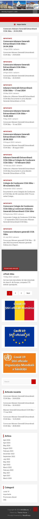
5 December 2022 (9, 189)
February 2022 (8, 470)
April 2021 (6, 476)
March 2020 (7, 478)
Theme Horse (22, 513)
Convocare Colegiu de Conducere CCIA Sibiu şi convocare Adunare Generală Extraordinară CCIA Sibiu (18, 208)
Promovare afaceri (11, 268)
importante (7, 38)
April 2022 (6, 465)
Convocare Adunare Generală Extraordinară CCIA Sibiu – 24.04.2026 (20, 30)
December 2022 (8, 454)
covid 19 (6, 492)
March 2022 (7, 467)
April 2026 (6, 440)
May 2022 (6, 462)
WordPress (26, 515)
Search (33, 381)
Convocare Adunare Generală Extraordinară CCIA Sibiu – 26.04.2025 (16, 67)
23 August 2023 (8, 142)
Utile (4, 500)
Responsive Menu (35, 12)
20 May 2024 (7, 93)
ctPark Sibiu (8, 274)
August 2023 (7, 448)
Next (28, 293)
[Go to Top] (35, 509)
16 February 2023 (9, 165)
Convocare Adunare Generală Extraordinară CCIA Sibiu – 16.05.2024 (16, 113)
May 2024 (6, 446)
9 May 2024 (7, 119)
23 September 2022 (10, 214)
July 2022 (6, 459)
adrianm (16, 49)
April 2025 (6, 443)
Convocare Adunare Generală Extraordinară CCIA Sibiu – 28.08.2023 (16, 137)
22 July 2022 (7, 237)
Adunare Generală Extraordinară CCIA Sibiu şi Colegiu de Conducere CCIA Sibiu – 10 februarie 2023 (19, 160)
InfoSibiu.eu (24, 510)
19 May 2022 (7, 277)
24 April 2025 (7, 73)
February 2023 (8, 451)
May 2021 (6, 473)
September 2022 (9, 456)
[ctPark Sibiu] (19, 260)
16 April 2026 (7, 49)
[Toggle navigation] (4, 19)
